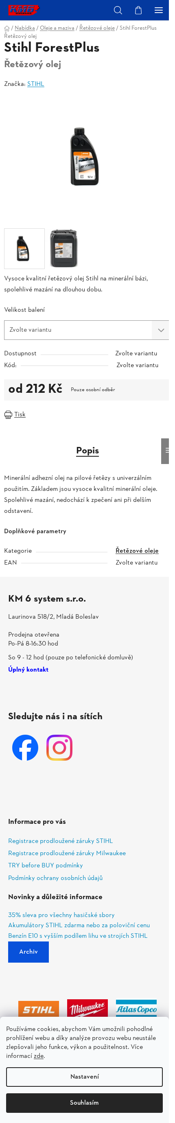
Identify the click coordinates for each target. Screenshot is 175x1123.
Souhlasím (84, 1103)
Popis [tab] (87, 451)
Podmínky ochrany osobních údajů (55, 878)
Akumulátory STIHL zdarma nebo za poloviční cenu (79, 926)
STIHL (35, 84)
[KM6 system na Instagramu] (59, 748)
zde (39, 1056)
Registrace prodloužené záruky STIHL (60, 841)
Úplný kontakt (28, 670)
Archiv (28, 952)
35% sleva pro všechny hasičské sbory (61, 915)
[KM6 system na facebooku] (25, 748)
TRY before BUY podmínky (45, 865)
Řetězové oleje (137, 551)
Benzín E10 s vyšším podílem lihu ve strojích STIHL (78, 936)
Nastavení (84, 1077)
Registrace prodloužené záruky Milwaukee (67, 853)
